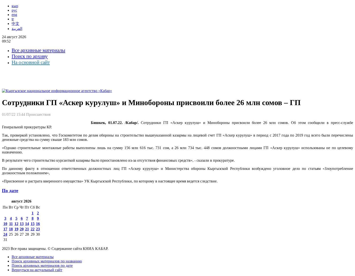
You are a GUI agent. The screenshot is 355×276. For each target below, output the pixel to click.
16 (38, 224)
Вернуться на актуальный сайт (37, 270)
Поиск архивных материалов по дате (42, 265)
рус (14, 10)
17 (5, 229)
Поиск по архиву (30, 56)
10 (5, 224)
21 (27, 229)
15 (33, 224)
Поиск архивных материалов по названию (47, 261)
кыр (15, 6)
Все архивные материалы (38, 50)
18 (11, 229)
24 (5, 234)
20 (22, 229)
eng (14, 15)
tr (13, 19)
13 (22, 224)
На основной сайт (31, 62)
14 (27, 224)
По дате (10, 190)
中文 (15, 24)
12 (16, 224)
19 (16, 229)
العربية (17, 29)
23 (38, 229)
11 (11, 224)
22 (33, 229)
